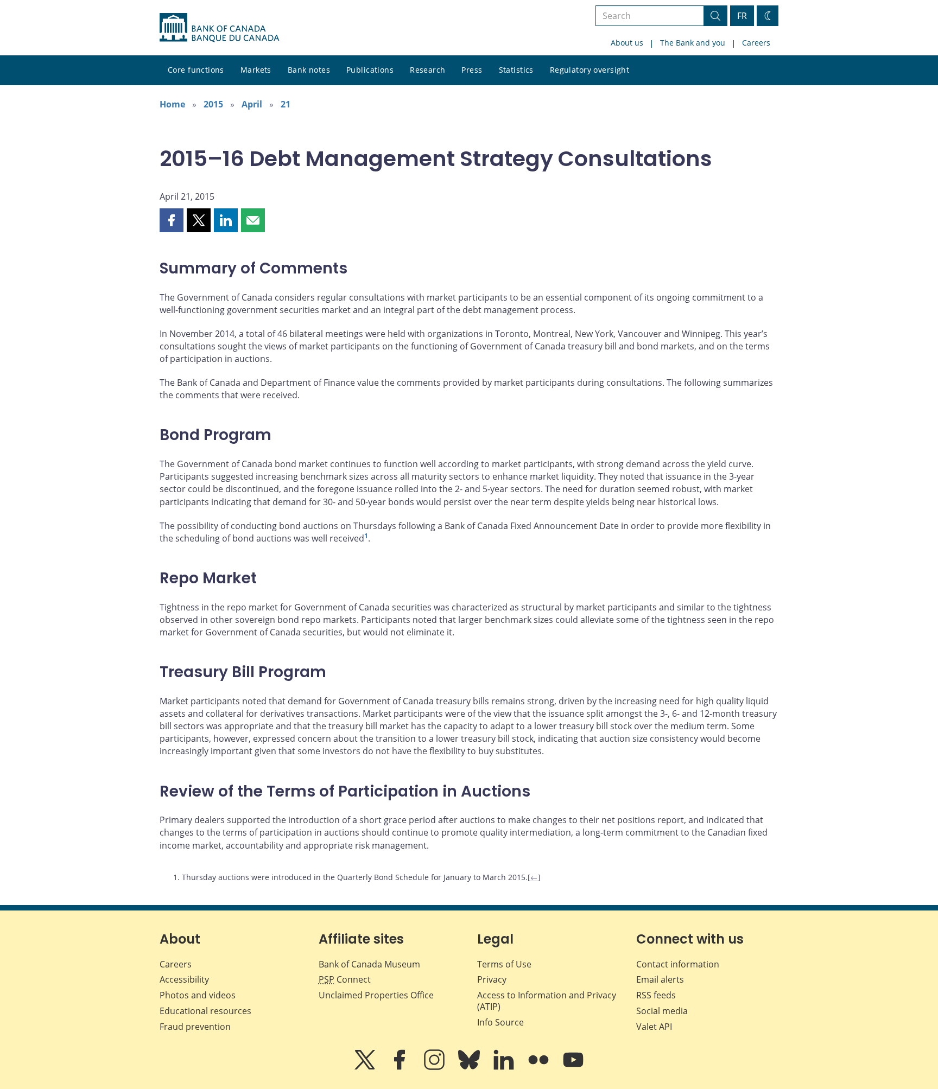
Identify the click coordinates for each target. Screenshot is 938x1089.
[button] (171, 220)
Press (471, 70)
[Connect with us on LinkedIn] (504, 1067)
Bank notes (309, 70)
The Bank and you (692, 42)
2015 (213, 104)
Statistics (516, 70)
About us (627, 42)
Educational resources (205, 1011)
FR (742, 16)
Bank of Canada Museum (369, 964)
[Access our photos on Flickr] (539, 1067)
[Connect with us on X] (365, 1067)
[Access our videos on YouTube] (573, 1067)
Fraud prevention (195, 1027)
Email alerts (660, 979)
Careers (756, 42)
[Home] (219, 27)
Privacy (491, 979)
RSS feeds (656, 995)
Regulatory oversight (589, 70)
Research (427, 70)
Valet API (654, 1027)
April (252, 104)
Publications (370, 70)
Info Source (500, 1022)
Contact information (677, 964)
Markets (255, 70)
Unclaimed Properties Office (376, 995)
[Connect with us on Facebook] (400, 1067)
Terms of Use (504, 964)
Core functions (196, 70)
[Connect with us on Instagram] (435, 1067)
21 (285, 104)
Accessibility (184, 979)
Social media (662, 1011)
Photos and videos (198, 995)
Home (172, 104)
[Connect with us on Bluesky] (470, 1067)
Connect (345, 979)
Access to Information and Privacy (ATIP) (546, 1000)
